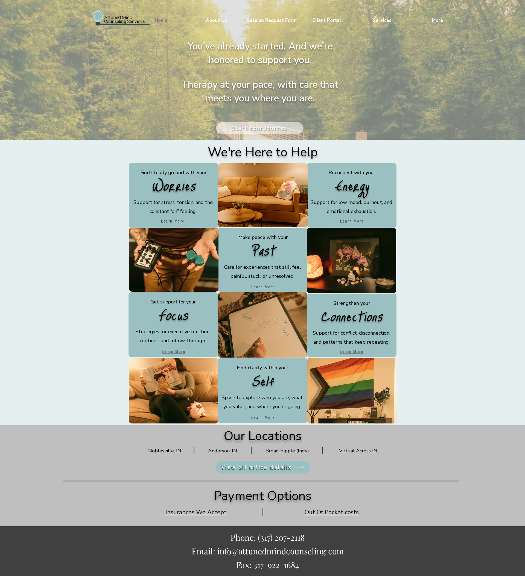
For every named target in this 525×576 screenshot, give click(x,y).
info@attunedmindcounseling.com (280, 551)
